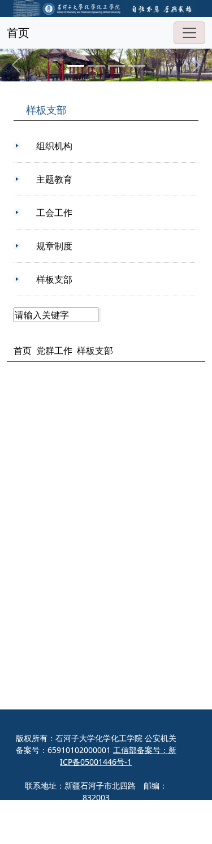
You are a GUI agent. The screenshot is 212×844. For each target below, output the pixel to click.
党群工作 (54, 350)
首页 (18, 32)
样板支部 (95, 350)
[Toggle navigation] (189, 32)
